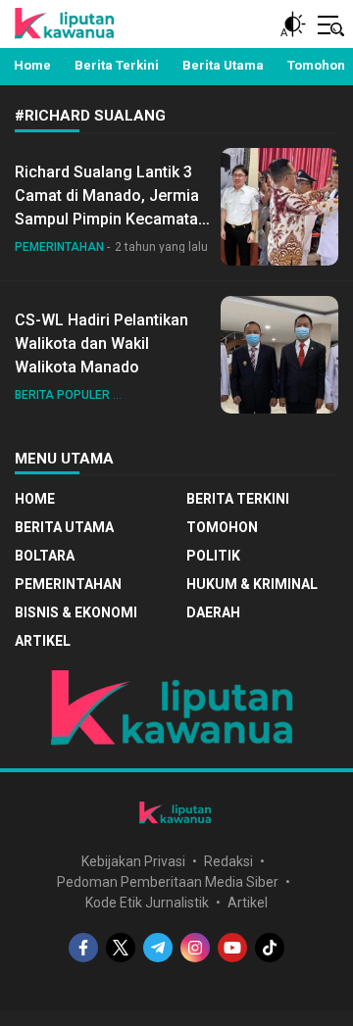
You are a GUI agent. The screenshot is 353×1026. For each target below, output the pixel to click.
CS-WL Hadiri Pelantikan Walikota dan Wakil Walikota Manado (101, 343)
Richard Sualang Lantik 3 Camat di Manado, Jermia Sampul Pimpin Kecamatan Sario (111, 207)
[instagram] (195, 947)
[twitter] (120, 947)
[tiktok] (269, 947)
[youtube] (232, 947)
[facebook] (83, 947)
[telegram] (158, 947)
